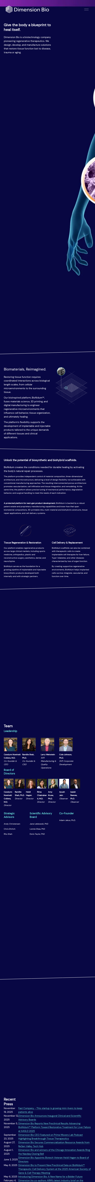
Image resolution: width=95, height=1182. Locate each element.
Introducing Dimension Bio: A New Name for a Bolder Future (50, 1176)
